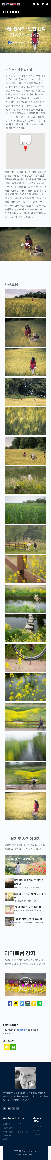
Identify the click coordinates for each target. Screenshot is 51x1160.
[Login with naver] (13, 1047)
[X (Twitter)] (38, 4)
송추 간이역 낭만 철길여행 (28, 919)
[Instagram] (43, 4)
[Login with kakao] (6, 1047)
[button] (25, 148)
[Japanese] (19, 4)
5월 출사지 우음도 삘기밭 (27, 907)
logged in (22, 1029)
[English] (7, 4)
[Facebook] (34, 4)
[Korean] (4, 4)
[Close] (27, 138)
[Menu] (46, 12)
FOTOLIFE (11, 12)
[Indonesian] (11, 4)
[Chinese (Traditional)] (15, 4)
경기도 (40, 42)
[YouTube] (47, 4)
